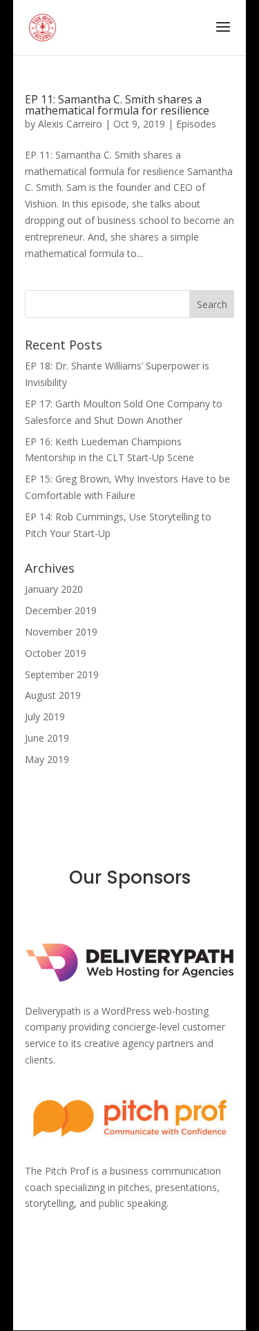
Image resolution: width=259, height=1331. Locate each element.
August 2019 (53, 695)
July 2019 (45, 716)
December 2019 (61, 610)
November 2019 (61, 631)
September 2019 (62, 674)
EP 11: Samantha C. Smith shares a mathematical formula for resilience (117, 105)
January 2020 (54, 589)
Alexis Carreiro (70, 123)
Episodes (196, 123)
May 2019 (47, 759)
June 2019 (47, 737)
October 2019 (55, 653)
